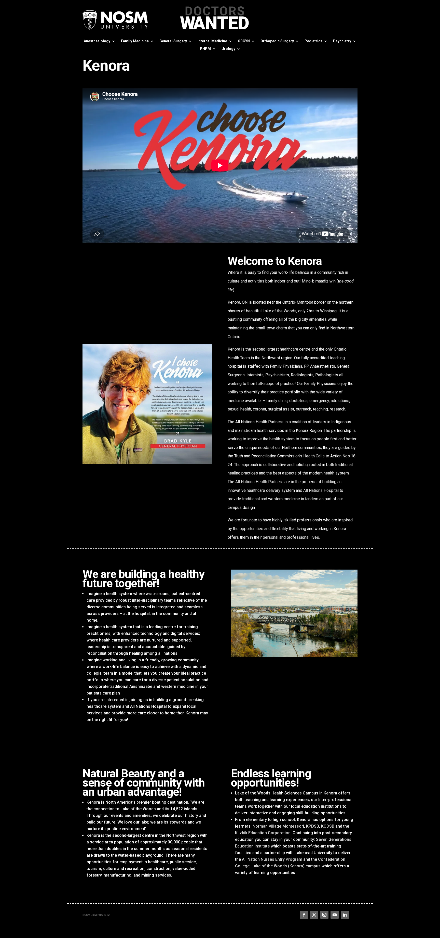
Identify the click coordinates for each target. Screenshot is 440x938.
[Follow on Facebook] (304, 915)
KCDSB (327, 826)
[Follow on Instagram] (324, 915)
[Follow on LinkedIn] (345, 915)
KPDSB (312, 826)
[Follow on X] (314, 915)
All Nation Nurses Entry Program (272, 859)
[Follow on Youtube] (335, 915)
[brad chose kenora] (147, 462)
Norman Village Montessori (278, 826)
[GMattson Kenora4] (294, 655)
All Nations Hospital (321, 490)
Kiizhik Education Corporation (263, 832)
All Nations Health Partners (259, 481)
